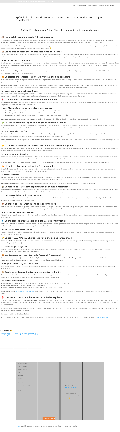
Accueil (73, 5)
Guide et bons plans (103, 5)
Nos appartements (81, 5)
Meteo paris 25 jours (71, 387)
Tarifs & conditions (92, 5)
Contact (112, 5)
